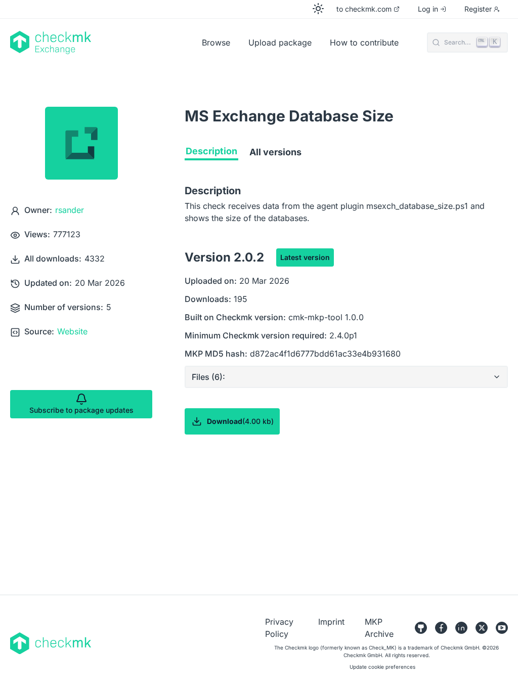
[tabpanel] (346, 329)
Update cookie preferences (382, 667)
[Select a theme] (318, 9)
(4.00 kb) (240, 421)
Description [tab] (211, 151)
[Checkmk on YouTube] (502, 628)
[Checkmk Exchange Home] (102, 42)
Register (478, 9)
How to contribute (364, 42)
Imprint (331, 622)
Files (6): (208, 377)
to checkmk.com (364, 9)
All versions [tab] (275, 152)
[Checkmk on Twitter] (482, 628)
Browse (216, 42)
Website (72, 331)
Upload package (280, 42)
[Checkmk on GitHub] (421, 628)
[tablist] (346, 154)
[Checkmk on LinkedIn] (461, 628)
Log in (428, 9)
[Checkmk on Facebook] (441, 628)
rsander (69, 210)
